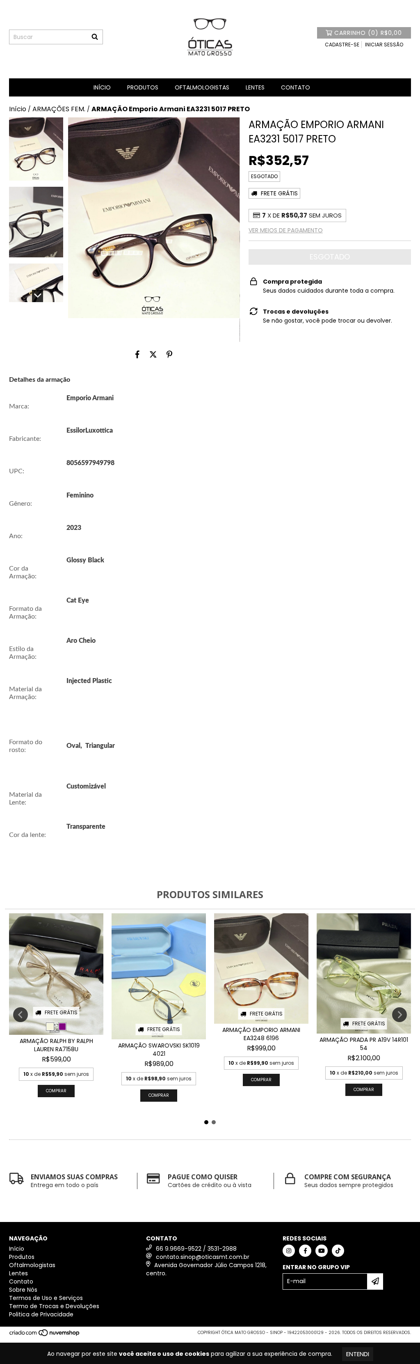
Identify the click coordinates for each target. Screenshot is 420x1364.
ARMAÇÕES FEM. (58, 109)
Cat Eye (77, 600)
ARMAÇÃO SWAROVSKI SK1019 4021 (159, 1049)
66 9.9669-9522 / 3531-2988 (196, 1249)
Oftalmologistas (202, 87)
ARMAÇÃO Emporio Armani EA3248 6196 (261, 1034)
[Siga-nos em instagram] (289, 1251)
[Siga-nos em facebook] (305, 1251)
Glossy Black (85, 560)
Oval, (74, 746)
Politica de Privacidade (41, 1314)
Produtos (142, 87)
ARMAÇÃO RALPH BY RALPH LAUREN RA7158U (56, 1045)
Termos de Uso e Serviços (46, 1298)
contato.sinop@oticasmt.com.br (202, 1257)
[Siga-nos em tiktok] (338, 1251)
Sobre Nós (23, 1290)
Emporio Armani (90, 398)
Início (102, 87)
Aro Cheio (81, 640)
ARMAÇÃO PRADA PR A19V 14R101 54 (364, 1044)
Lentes (255, 87)
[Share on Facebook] (137, 354)
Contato (295, 87)
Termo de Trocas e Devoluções (54, 1306)
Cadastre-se (342, 44)
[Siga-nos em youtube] (321, 1251)
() (368, 33)
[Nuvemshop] (45, 1335)
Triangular (100, 746)
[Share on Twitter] (153, 354)
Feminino (80, 495)
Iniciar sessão (384, 44)
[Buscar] (95, 37)
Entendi (357, 1354)
